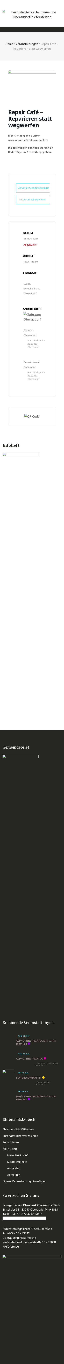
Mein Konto (10, 1149)
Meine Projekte (17, 1162)
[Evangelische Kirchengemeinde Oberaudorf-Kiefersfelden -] (32, 12)
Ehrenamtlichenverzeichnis (20, 1136)
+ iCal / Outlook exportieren (32, 199)
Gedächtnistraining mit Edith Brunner (36, 1042)
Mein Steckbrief (17, 1155)
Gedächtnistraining (29, 1058)
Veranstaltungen (27, 44)
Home (9, 44)
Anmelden (13, 1168)
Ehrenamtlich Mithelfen (18, 1129)
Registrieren (11, 1142)
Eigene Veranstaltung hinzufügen (24, 1181)
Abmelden (13, 1175)
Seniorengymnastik (28, 1077)
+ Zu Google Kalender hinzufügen (33, 187)
